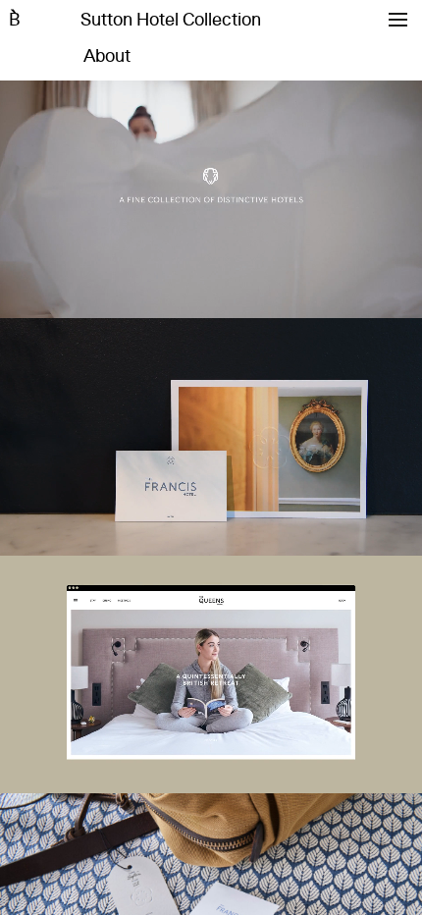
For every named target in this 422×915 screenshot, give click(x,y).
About (107, 57)
